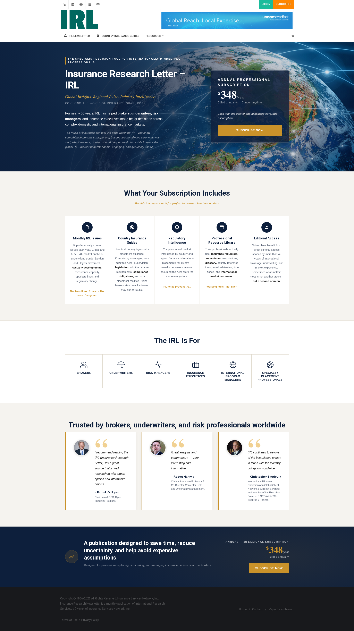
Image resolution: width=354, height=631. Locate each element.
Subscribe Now (249, 130)
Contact (257, 609)
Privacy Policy (90, 620)
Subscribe (283, 4)
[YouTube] (81, 4)
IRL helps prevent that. (177, 286)
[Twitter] (64, 4)
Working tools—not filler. (221, 286)
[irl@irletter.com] (98, 4)
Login (266, 4)
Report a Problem (280, 609)
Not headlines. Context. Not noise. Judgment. (87, 293)
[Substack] (89, 4)
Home (243, 609)
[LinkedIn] (73, 4)
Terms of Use (69, 620)
